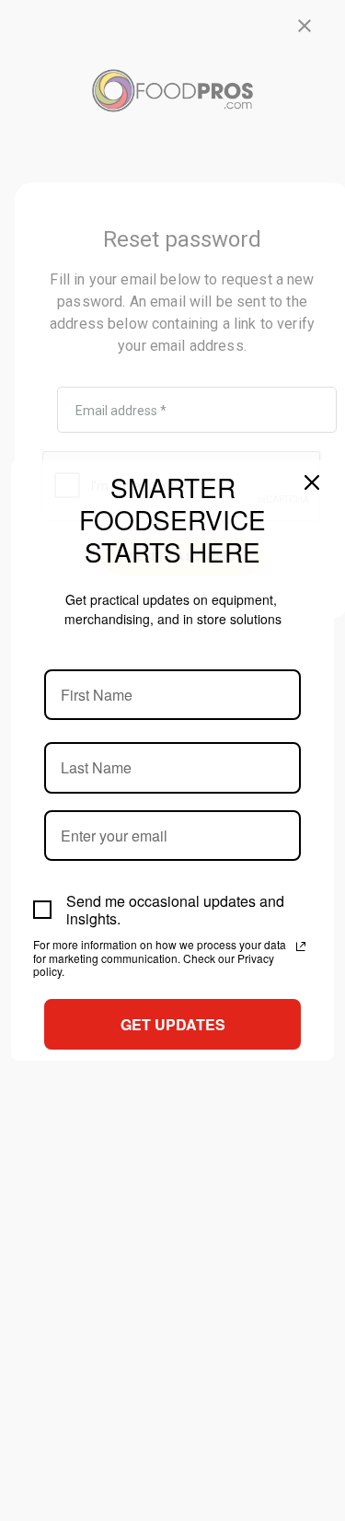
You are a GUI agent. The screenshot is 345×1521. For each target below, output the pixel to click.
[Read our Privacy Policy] (301, 946)
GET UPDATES (173, 1024)
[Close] (312, 482)
